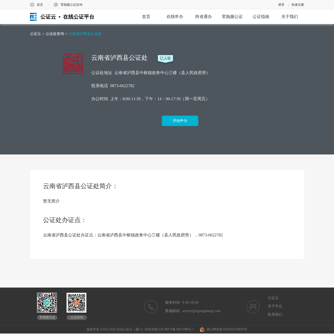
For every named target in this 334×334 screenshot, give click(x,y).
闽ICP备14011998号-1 (179, 329)
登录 (281, 5)
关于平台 (275, 306)
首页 (40, 5)
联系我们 (275, 315)
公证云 (35, 34)
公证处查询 (55, 34)
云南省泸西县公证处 (85, 34)
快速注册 (297, 5)
